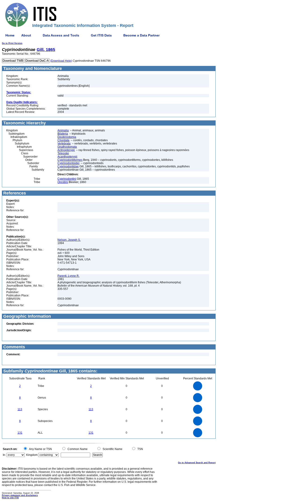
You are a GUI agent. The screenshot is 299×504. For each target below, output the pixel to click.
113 (20, 409)
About (26, 35)
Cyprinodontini (66, 178)
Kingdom (32, 455)
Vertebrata (64, 143)
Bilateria (62, 133)
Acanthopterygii (67, 156)
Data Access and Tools (61, 35)
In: (4, 455)
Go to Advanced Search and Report (197, 462)
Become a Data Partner (141, 35)
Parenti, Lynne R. (68, 275)
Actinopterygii (66, 150)
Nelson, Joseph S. (69, 239)
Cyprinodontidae (68, 166)
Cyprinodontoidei (68, 163)
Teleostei (63, 153)
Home (9, 35)
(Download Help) (61, 60)
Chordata (63, 140)
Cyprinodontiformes (69, 160)
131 (20, 432)
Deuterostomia (66, 137)
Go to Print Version (12, 43)
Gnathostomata (67, 146)
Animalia (63, 130)
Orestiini (62, 182)
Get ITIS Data (101, 35)
